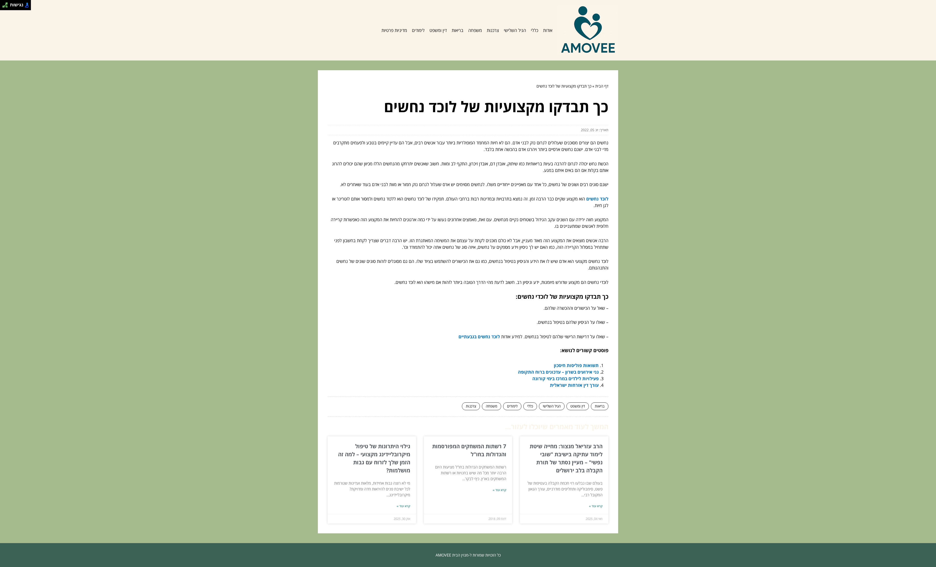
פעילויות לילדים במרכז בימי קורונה (565, 378)
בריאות (457, 30)
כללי (534, 30)
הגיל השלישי (515, 30)
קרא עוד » (596, 506)
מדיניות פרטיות (394, 30)
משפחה (475, 30)
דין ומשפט (438, 30)
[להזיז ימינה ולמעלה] (6, 3)
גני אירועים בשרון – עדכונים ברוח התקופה (558, 372)
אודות (547, 30)
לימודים (418, 30)
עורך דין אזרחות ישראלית (574, 385)
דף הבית (601, 86)
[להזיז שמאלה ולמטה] (3, 6)
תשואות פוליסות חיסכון (576, 365)
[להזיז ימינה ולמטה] (6, 6)
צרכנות (493, 30)
